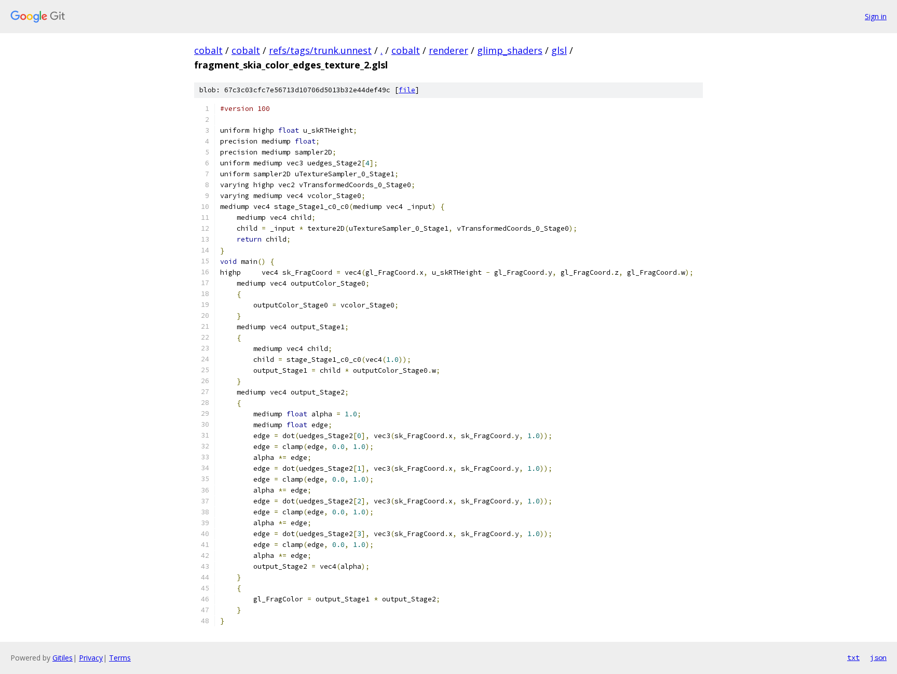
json (878, 657)
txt (853, 657)
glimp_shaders (509, 50)
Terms (120, 658)
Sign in (876, 16)
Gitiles (62, 658)
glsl (559, 50)
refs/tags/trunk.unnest (320, 50)
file (407, 90)
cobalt (208, 50)
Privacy (91, 658)
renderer (448, 50)
